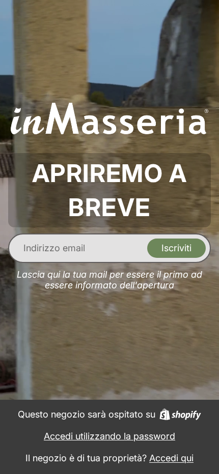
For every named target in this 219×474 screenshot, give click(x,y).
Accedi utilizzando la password (109, 436)
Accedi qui (171, 458)
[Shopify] (180, 414)
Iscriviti (176, 248)
